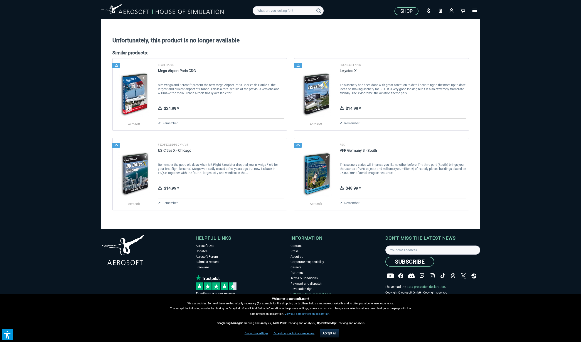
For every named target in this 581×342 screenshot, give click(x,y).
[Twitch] (422, 276)
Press (294, 251)
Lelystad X (348, 71)
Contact (296, 246)
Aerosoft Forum (207, 256)
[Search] (319, 10)
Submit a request (207, 262)
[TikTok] (443, 276)
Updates (201, 251)
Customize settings (256, 333)
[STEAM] (473, 276)
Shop (406, 11)
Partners (296, 273)
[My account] (451, 10)
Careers (295, 267)
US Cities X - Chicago (174, 150)
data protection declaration (426, 287)
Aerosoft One (205, 246)
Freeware (202, 267)
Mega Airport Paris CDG (177, 71)
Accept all (329, 333)
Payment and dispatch (306, 283)
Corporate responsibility (307, 262)
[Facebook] (400, 276)
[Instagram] (432, 276)
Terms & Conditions (304, 278)
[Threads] (453, 276)
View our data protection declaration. (307, 314)
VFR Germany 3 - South (358, 150)
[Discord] (411, 276)
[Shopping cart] (463, 10)
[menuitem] (288, 10)
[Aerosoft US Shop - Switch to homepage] (162, 10)
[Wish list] (440, 10)
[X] (463, 276)
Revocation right (302, 289)
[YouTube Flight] (390, 276)
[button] (7, 334)
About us (296, 256)
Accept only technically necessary (294, 333)
